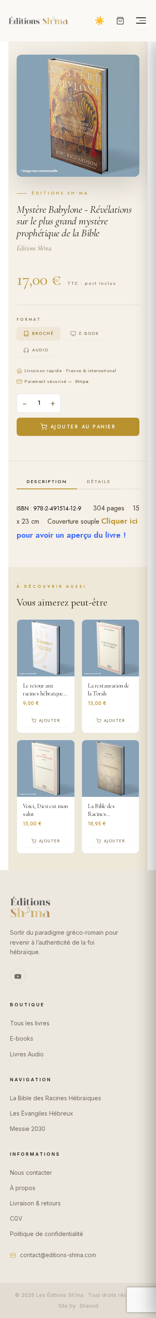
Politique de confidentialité (46, 1233)
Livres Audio (27, 1054)
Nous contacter (31, 1172)
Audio (40, 350)
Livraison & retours (35, 1203)
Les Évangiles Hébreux (41, 1113)
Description (47, 481)
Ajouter (49, 720)
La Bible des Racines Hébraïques (55, 1098)
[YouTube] (18, 976)
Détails (99, 481)
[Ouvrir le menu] (141, 20)
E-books (21, 1038)
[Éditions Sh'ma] (38, 20)
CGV (16, 1218)
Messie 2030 (27, 1128)
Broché (43, 333)
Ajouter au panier (83, 427)
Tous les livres (30, 1023)
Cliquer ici (119, 521)
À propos (22, 1187)
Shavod (88, 1306)
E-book (89, 333)
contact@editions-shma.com (58, 1255)
